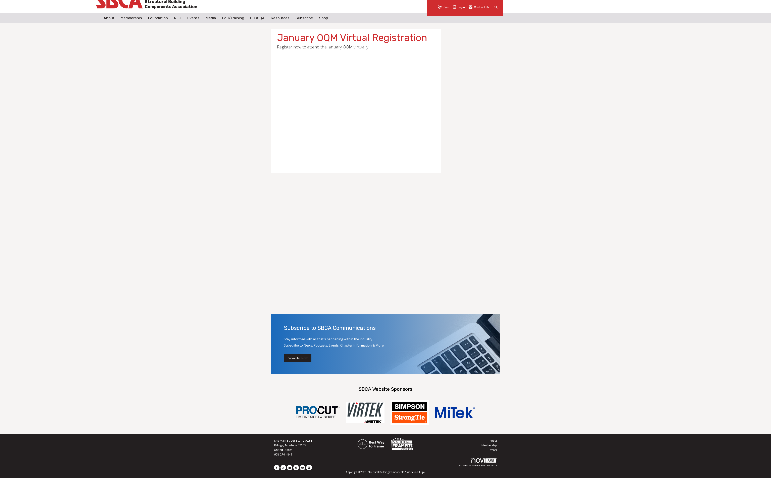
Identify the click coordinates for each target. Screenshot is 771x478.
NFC (177, 18)
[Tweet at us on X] (283, 467)
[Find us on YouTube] (302, 467)
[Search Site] (496, 6)
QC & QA (257, 18)
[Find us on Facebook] (276, 467)
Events (193, 18)
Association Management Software (478, 465)
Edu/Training (233, 18)
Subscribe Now (298, 358)
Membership (131, 18)
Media (211, 18)
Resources (280, 18)
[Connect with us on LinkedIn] (289, 467)
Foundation (158, 18)
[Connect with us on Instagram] (296, 467)
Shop (323, 18)
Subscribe (304, 18)
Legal (422, 472)
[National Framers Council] (402, 444)
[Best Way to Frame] (371, 444)
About (109, 18)
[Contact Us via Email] (309, 467)
